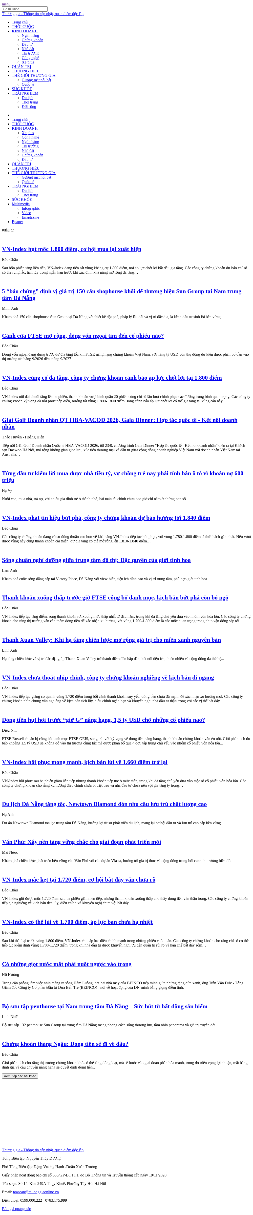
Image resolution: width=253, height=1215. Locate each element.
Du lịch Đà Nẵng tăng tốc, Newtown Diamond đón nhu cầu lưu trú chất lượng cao (104, 804)
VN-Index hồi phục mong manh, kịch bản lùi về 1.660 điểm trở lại (85, 762)
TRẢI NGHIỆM (25, 93)
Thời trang (30, 102)
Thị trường (30, 53)
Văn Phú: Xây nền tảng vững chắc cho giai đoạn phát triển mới (81, 842)
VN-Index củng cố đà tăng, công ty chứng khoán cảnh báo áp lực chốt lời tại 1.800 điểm (112, 377)
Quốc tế (28, 84)
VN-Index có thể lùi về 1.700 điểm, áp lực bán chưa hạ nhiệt (77, 922)
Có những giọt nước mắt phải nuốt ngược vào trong (66, 964)
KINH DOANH (25, 31)
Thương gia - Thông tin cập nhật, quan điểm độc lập (43, 14)
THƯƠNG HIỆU (26, 71)
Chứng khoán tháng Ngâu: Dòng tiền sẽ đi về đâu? (65, 1044)
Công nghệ (30, 58)
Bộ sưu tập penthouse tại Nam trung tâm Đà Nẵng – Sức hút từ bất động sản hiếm (105, 1006)
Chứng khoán (32, 40)
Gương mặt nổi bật (36, 80)
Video (26, 213)
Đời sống (29, 106)
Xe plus (28, 62)
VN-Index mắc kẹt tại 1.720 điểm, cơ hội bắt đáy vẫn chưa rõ (78, 879)
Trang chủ (20, 22)
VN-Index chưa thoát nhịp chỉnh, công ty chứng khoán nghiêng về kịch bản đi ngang (108, 677)
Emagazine (30, 217)
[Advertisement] (126, 1113)
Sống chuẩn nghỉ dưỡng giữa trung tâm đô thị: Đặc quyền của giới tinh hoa (96, 560)
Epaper (17, 222)
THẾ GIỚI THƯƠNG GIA (34, 75)
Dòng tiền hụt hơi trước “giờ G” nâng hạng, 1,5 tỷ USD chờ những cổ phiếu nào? (103, 720)
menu (6, 4)
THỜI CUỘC (23, 26)
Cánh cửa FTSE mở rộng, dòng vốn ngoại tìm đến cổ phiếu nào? (83, 335)
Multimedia (21, 204)
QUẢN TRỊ (21, 66)
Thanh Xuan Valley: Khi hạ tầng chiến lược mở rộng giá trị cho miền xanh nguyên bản (111, 640)
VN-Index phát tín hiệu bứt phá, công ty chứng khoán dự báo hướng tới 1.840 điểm (106, 518)
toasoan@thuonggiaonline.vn (36, 1192)
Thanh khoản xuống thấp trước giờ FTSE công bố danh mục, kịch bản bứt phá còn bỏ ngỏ (115, 597)
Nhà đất (28, 49)
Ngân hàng (30, 35)
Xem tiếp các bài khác (20, 1076)
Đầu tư (27, 44)
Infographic (31, 208)
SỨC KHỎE (22, 89)
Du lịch (27, 98)
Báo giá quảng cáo (16, 1209)
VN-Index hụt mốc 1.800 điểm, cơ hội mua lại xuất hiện (71, 249)
